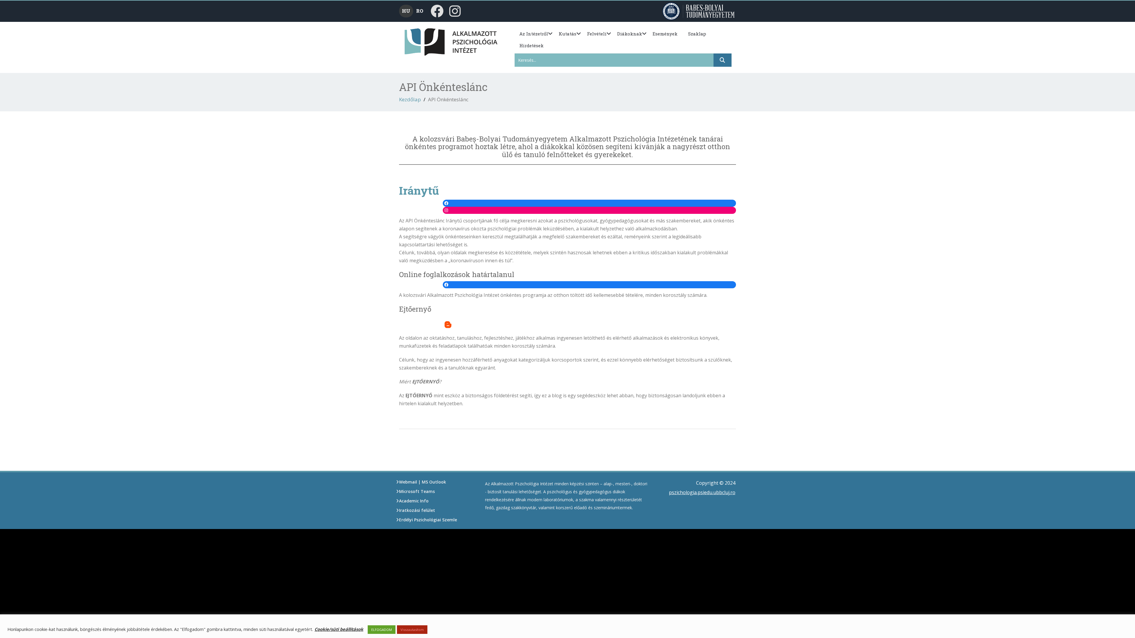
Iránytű (419, 190)
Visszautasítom (412, 629)
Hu (406, 11)
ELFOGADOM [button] (381, 629)
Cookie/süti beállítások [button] (338, 629)
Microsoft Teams (417, 491)
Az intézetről (533, 34)
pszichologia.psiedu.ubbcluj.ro (702, 492)
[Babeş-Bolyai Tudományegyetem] (699, 11)
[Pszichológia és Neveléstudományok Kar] (414, 41)
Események (665, 34)
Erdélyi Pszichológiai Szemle (428, 520)
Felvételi (597, 34)
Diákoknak (629, 34)
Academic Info (414, 501)
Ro (419, 11)
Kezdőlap (410, 99)
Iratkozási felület (417, 510)
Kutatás (567, 34)
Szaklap (697, 34)
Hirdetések (531, 45)
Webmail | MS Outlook (422, 482)
